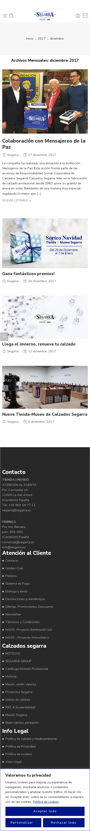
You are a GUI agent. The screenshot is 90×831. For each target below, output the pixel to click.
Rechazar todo (63, 823)
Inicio (29, 38)
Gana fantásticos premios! (28, 273)
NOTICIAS (12, 653)
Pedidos (11, 576)
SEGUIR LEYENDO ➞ (16, 201)
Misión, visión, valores (20, 684)
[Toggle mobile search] (11, 15)
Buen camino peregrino (22, 722)
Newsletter (13, 614)
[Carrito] (85, 15)
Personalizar (22, 823)
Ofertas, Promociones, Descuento (29, 606)
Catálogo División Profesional (26, 669)
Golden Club (14, 568)
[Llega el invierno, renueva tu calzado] (45, 317)
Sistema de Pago (17, 583)
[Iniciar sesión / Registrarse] (78, 15)
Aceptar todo (45, 811)
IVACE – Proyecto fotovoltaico (27, 637)
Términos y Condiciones (22, 622)
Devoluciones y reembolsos (25, 599)
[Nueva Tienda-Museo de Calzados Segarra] (45, 387)
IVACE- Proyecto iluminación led (28, 629)
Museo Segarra (16, 715)
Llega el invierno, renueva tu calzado (39, 344)
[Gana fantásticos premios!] (45, 243)
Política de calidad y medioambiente (31, 739)
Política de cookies (46, 802)
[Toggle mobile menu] (5, 15)
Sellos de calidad (17, 699)
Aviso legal (13, 761)
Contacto (12, 560)
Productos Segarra (18, 692)
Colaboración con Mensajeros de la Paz (43, 144)
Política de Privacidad (20, 746)
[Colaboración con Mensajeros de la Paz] (45, 101)
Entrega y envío (16, 591)
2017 (42, 38)
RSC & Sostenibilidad (20, 707)
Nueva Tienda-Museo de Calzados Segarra (44, 414)
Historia (10, 676)
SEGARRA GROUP (18, 661)
